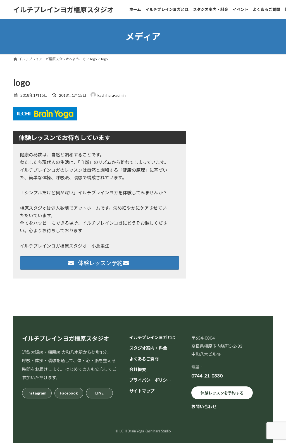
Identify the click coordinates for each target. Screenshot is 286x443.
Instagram (36, 393)
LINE (99, 393)
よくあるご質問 (144, 358)
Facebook (69, 393)
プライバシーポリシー (150, 380)
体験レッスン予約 (100, 263)
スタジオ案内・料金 (148, 347)
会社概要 (137, 369)
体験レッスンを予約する (222, 392)
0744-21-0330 (207, 376)
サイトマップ (141, 390)
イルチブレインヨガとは (152, 337)
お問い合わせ (203, 406)
